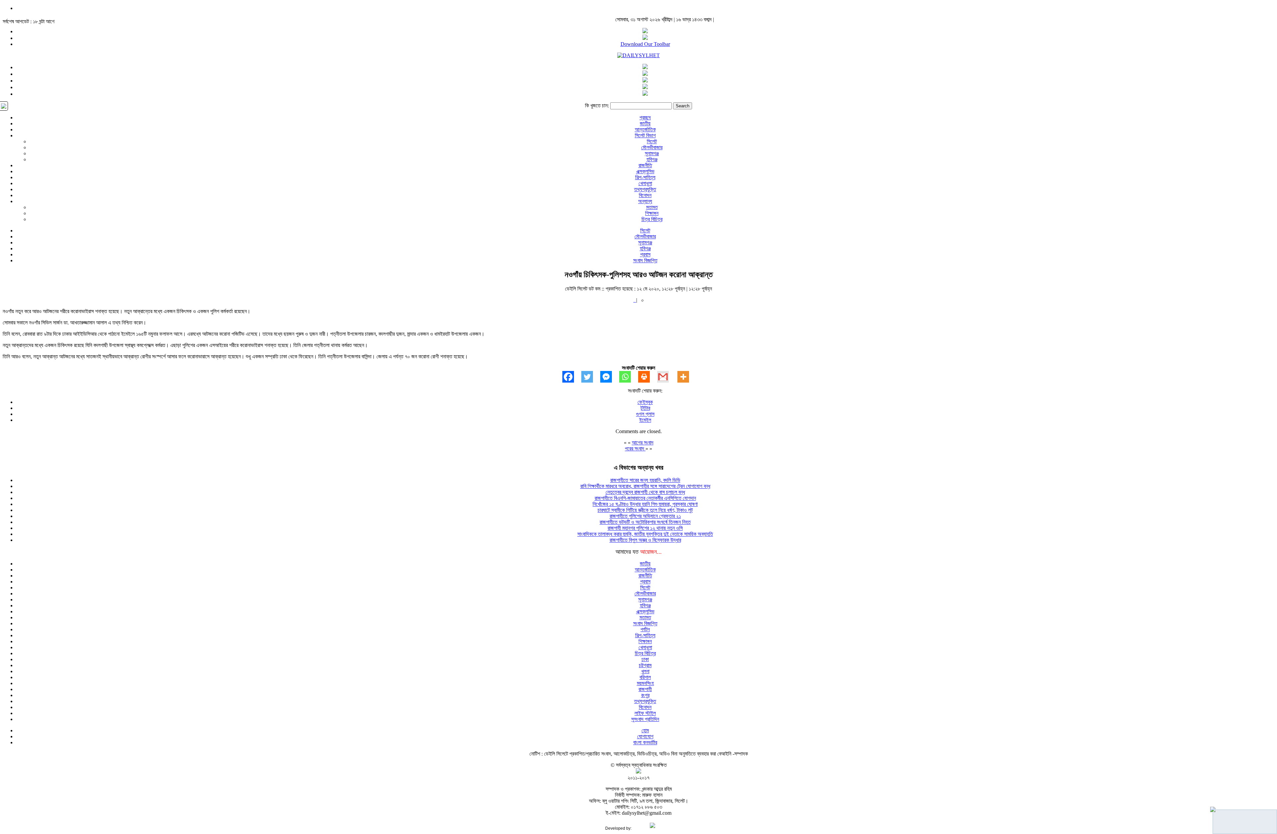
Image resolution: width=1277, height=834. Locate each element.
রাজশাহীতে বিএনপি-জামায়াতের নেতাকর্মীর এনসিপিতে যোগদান (645, 498)
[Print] (647, 377)
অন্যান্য (645, 201)
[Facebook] (571, 377)
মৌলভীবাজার (651, 147)
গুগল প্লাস (645, 414)
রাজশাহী (645, 689)
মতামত (652, 207)
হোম (645, 730)
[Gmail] (666, 377)
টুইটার (645, 408)
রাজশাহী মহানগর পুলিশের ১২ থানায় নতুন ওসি (645, 528)
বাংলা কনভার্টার (645, 742)
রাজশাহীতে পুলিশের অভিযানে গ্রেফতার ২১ (645, 516)
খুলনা (645, 671)
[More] (687, 377)
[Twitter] (590, 377)
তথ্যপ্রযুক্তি (645, 189)
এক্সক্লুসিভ (645, 171)
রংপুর (645, 695)
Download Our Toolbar (645, 44)
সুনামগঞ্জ (652, 153)
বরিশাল (645, 677)
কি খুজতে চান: (597, 105)
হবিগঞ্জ (651, 159)
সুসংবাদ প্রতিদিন (645, 719)
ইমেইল (645, 420)
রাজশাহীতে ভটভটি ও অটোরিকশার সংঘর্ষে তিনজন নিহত (645, 522)
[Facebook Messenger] (609, 377)
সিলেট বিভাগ (645, 135)
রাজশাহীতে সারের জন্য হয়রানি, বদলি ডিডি (645, 480)
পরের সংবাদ (635, 448)
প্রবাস (645, 254)
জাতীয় (645, 123)
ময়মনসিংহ (645, 683)
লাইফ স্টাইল (645, 713)
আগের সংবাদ (642, 442)
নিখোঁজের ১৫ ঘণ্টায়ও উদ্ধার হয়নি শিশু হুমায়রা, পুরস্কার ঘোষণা (645, 504)
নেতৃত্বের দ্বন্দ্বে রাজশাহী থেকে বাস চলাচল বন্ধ (645, 492)
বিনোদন (645, 195)
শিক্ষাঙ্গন (651, 213)
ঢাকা (645, 659)
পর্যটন (645, 629)
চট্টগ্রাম (645, 665)
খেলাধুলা (645, 183)
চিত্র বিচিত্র (651, 219)
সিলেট (652, 141)
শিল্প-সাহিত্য (645, 177)
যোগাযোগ (645, 736)
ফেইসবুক (645, 402)
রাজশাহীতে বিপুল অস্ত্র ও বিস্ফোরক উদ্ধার (645, 540)
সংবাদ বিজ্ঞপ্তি (645, 260)
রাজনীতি (645, 165)
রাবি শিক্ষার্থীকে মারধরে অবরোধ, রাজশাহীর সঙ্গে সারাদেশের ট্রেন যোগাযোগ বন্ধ (645, 486)
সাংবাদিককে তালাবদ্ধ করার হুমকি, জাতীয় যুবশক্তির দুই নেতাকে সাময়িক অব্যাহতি (645, 534)
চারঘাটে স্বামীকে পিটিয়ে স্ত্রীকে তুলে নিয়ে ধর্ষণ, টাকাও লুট (645, 510)
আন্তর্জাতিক (645, 129)
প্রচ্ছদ (645, 117)
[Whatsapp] (628, 377)
